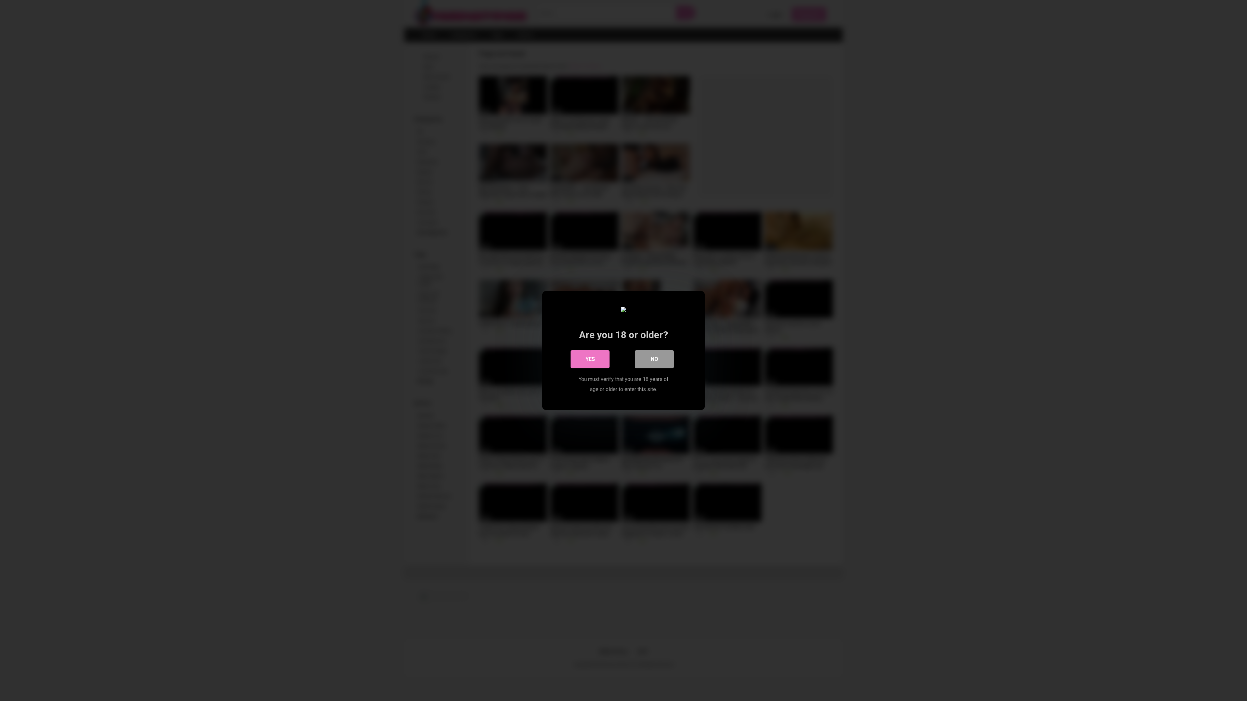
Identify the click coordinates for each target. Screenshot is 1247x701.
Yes (590, 359)
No (654, 359)
